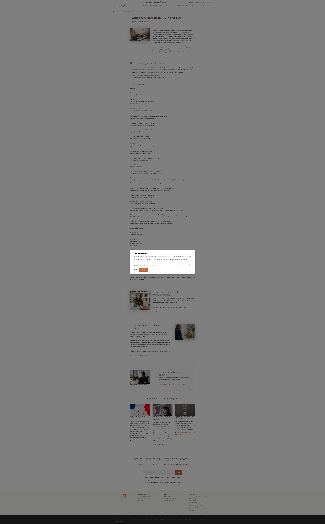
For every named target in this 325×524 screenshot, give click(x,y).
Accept (143, 269)
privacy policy (145, 265)
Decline (136, 269)
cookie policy (153, 265)
